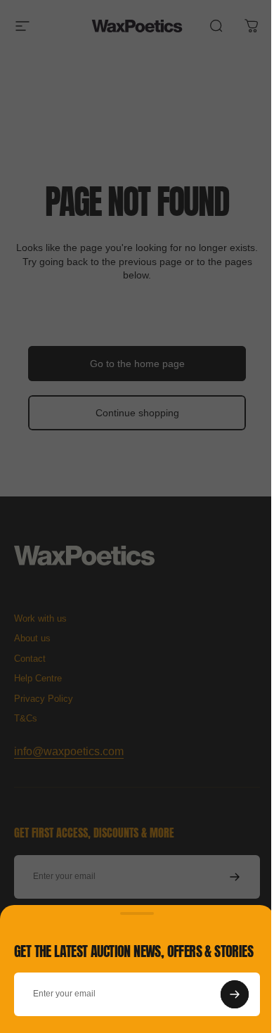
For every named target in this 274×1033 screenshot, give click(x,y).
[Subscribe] (235, 994)
